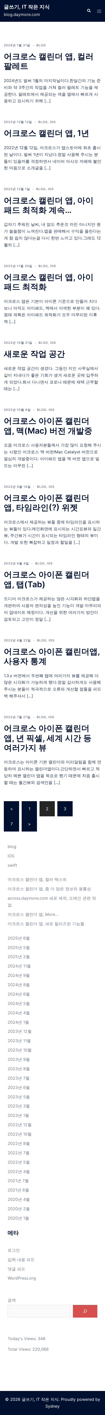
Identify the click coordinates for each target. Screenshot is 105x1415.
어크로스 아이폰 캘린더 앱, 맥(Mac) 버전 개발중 (48, 425)
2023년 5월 (19, 1096)
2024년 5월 (19, 1003)
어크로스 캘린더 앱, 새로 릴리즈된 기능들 (46, 923)
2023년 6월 (19, 1087)
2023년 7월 (19, 1078)
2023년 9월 (19, 1059)
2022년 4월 (19, 1171)
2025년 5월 (19, 947)
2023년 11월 (19, 1040)
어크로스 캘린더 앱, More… (33, 914)
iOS (53, 122)
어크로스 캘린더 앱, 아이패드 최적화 (49, 282)
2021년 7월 (18, 1180)
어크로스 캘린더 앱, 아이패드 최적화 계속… (49, 205)
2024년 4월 (19, 1012)
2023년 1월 (18, 1115)
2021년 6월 (18, 1189)
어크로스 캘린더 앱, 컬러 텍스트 (37, 879)
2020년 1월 (18, 1218)
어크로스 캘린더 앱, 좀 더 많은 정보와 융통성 (49, 888)
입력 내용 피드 (21, 1259)
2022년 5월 (19, 1162)
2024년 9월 (19, 975)
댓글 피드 (16, 1268)
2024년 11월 (19, 965)
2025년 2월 (19, 956)
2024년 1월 (18, 1022)
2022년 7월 (19, 1152)
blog (41, 45)
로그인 (14, 1250)
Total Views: (20, 1349)
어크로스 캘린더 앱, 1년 (46, 133)
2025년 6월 (19, 938)
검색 (12, 1300)
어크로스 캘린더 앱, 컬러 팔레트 (49, 61)
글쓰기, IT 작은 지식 (27, 7)
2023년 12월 (20, 1031)
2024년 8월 (19, 984)
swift (12, 865)
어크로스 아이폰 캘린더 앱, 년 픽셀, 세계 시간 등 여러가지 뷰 (47, 738)
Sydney (52, 1406)
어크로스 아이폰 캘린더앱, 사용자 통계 (52, 656)
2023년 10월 (20, 1050)
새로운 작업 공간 (34, 354)
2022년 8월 (19, 1143)
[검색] (85, 1311)
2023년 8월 (19, 1068)
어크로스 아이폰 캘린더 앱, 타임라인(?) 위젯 (46, 502)
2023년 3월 (19, 1105)
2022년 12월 (20, 1124)
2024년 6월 (19, 994)
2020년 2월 (19, 1208)
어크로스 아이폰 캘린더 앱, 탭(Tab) (46, 579)
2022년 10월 (20, 1134)
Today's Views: (23, 1338)
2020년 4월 (19, 1199)
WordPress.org (22, 1278)
